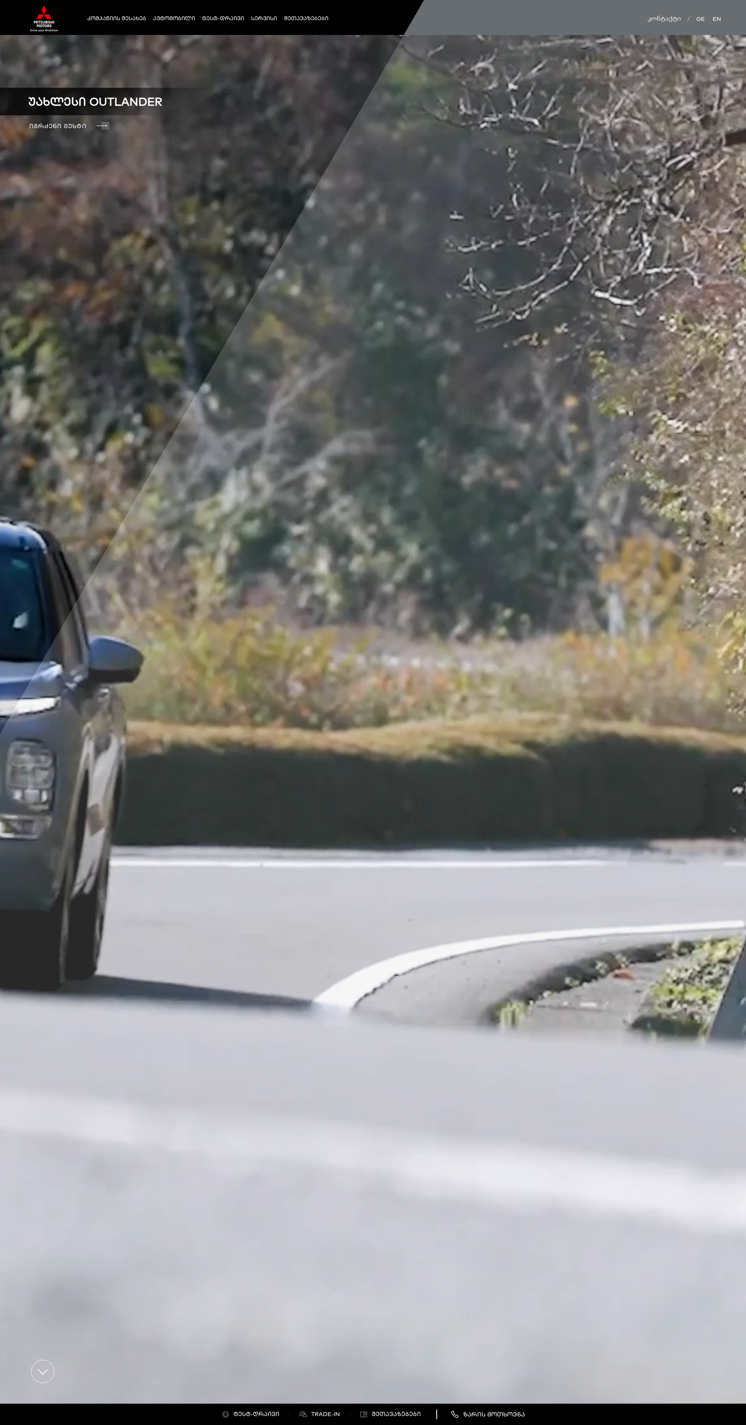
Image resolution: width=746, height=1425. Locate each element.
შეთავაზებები (306, 18)
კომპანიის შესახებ (116, 18)
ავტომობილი (174, 18)
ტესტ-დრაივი (223, 18)
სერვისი (264, 18)
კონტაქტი (664, 18)
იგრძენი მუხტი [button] (58, 126)
